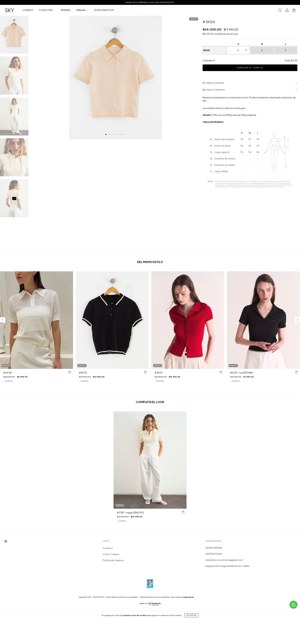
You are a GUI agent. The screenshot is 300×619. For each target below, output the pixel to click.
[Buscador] (280, 10)
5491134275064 (213, 554)
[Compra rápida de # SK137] (220, 372)
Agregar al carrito (250, 68)
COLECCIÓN (46, 10)
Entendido (191, 615)
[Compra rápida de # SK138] (69, 372)
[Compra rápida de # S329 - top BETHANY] (296, 372)
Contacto (108, 548)
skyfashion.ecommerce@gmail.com (224, 560)
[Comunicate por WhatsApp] (293, 605)
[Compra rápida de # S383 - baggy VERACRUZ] (183, 512)
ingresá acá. (188, 597)
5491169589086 (213, 548)
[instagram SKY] (6, 541)
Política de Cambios (113, 560)
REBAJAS (81, 10)
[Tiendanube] (150, 605)
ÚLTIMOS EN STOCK (104, 10)
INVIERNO (66, 10)
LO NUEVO (28, 10)
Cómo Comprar (111, 554)
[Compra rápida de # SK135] (145, 372)
